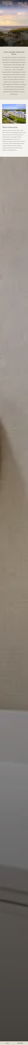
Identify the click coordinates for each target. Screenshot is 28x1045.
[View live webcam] (19, 3)
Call (7, 1043)
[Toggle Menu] (25, 3)
